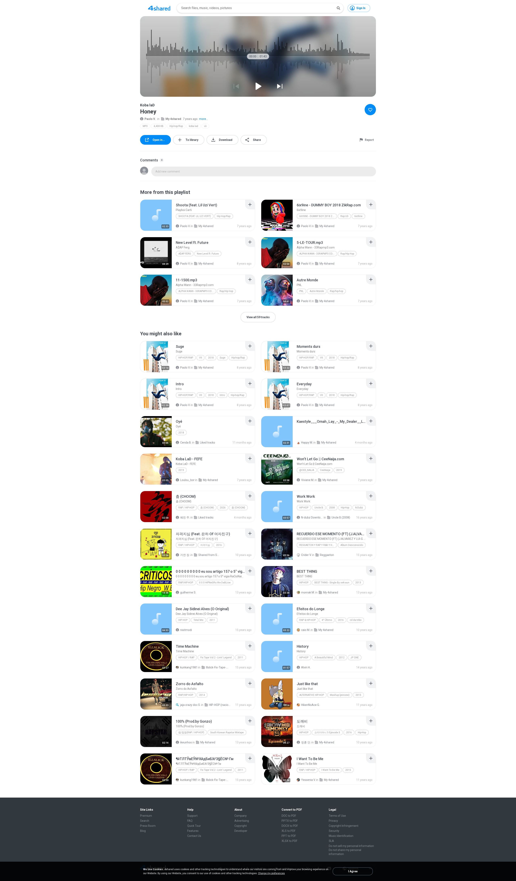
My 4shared (173, 119)
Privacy (333, 820)
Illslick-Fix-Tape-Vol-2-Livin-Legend (217, 667)
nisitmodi (186, 630)
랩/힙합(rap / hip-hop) (191, 732)
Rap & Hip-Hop (307, 620)
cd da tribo (355, 620)
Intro (222, 395)
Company (240, 815)
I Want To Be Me (330, 770)
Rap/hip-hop (336, 291)
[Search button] (338, 8)
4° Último (327, 620)
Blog (143, 830)
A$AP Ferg (184, 253)
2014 (202, 695)
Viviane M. (307, 480)
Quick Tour (194, 825)
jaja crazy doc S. (190, 704)
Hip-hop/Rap (176, 126)
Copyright (240, 825)
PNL (301, 291)
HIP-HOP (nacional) (220, 704)
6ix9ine (358, 216)
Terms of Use (337, 815)
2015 (358, 695)
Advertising (241, 820)
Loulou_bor (187, 480)
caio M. (305, 630)
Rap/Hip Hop (347, 253)
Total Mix (198, 620)
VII (200, 357)
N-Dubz (359, 507)
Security (334, 830)
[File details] (156, 215)
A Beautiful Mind (323, 657)
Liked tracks (207, 442)
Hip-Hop (303, 507)
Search (144, 820)
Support (192, 815)
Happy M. (307, 442)
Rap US (344, 216)
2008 (332, 507)
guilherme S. (188, 592)
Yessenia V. (308, 779)
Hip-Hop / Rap (186, 657)
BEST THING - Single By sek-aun (331, 582)
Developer (240, 830)
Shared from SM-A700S (209, 555)
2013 (358, 582)
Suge (222, 357)
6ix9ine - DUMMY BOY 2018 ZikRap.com (318, 216)
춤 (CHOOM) (207, 507)
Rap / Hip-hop (186, 507)
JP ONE (355, 657)
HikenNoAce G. (310, 704)
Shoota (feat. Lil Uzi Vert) (194, 216)
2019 (181, 470)
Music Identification (341, 835)
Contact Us (194, 835)
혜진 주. (185, 517)
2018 (211, 357)
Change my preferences (271, 873)
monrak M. (308, 592)
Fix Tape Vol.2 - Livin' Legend (216, 657)
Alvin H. (305, 667)
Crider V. (306, 555)
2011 (212, 620)
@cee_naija (306, 470)
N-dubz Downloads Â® (312, 517)
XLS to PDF (288, 830)
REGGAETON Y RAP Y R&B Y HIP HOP (318, 545)
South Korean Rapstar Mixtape (227, 732)
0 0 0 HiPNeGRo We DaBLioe (215, 582)
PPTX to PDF (290, 820)
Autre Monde (317, 291)
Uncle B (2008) (341, 517)
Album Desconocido (351, 545)
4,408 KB (158, 126)
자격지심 (205, 545)
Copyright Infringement (343, 825)
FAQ (189, 820)
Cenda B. (185, 442)
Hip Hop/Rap (223, 216)
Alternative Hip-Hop (311, 695)
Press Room (148, 825)
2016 (219, 545)
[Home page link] (159, 8)
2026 (223, 507)
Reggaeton (327, 555)
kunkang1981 (189, 667)
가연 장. (185, 555)
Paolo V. (150, 119)
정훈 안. (306, 742)
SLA (331, 841)
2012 (341, 657)
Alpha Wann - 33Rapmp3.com (317, 253)
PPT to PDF (289, 835)
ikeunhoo (186, 742)
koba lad (193, 126)
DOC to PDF (289, 815)
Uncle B (318, 507)
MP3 (145, 126)
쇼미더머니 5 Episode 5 (327, 732)
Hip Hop (182, 620)
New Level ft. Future (208, 253)
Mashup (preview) (340, 695)
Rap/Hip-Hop (185, 582)
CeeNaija (325, 470)
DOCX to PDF (290, 825)
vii (205, 126)
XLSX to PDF (289, 841)
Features (193, 830)
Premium (146, 815)
